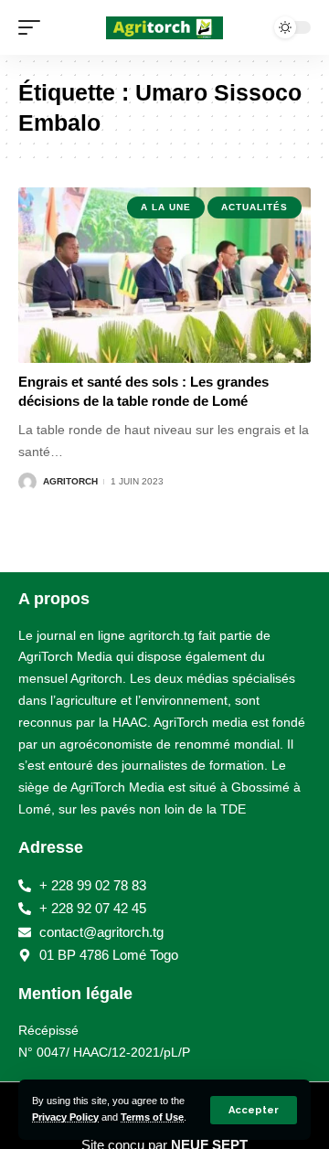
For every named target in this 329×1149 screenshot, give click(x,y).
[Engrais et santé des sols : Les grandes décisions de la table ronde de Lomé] (164, 275)
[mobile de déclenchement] (33, 27)
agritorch (70, 481)
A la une (166, 207)
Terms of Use (152, 1117)
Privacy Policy (65, 1117)
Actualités (254, 207)
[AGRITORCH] (164, 28)
